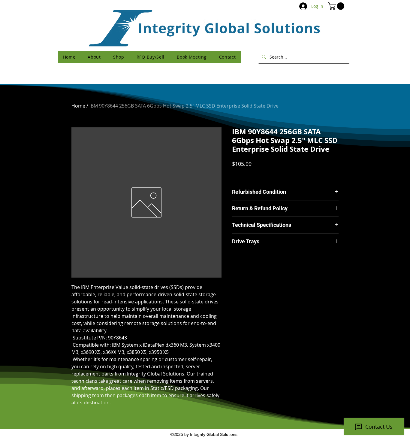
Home (78, 105)
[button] (337, 6)
